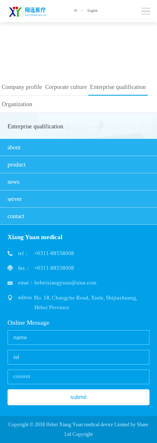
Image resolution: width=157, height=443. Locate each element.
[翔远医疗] (29, 11)
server (15, 198)
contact (16, 216)
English (93, 11)
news (13, 181)
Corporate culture (66, 86)
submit (78, 397)
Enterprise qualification (118, 86)
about (14, 147)
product (17, 164)
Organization (17, 104)
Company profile (22, 86)
